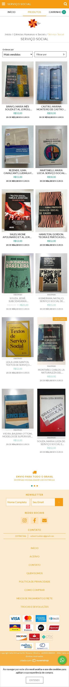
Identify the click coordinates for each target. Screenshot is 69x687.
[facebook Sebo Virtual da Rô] (34, 520)
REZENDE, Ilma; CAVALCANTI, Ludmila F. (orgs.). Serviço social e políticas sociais (17, 172)
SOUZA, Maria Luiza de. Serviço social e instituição (51, 442)
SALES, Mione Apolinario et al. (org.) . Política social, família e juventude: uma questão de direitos (18, 235)
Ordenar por (8, 49)
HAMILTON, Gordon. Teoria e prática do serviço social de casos (51, 235)
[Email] (44, 520)
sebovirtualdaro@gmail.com (42, 536)
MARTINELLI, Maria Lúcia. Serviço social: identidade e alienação (51, 172)
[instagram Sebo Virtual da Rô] (24, 520)
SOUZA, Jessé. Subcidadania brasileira (18, 299)
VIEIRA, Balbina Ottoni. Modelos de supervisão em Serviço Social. (18, 435)
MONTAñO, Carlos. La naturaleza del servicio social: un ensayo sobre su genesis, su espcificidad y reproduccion (51, 371)
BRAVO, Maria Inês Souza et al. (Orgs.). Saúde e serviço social (17, 108)
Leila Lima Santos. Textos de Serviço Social (18, 363)
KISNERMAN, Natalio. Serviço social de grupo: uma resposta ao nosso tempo (51, 299)
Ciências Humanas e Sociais (30, 34)
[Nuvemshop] (34, 661)
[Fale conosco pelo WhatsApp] (62, 660)
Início (8, 34)
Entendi (34, 680)
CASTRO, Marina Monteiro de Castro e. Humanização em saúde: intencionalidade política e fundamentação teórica (51, 108)
